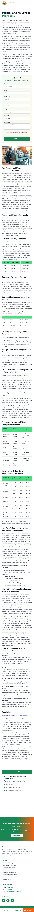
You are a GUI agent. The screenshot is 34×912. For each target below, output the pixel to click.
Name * (6, 83)
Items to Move (7, 122)
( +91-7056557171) (16, 69)
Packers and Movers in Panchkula (19, 715)
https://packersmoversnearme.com (14, 790)
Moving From (7, 96)
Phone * (6, 109)
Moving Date (7, 115)
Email (5, 90)
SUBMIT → (17, 138)
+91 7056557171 (9, 889)
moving (22, 756)
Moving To (6, 103)
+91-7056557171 (10, 784)
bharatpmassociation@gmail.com (14, 787)
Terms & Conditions (8, 887)
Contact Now (17, 835)
